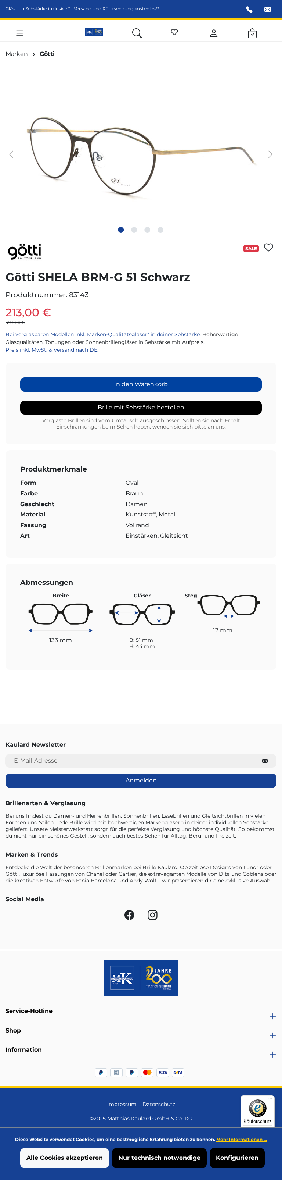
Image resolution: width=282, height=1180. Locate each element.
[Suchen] (137, 32)
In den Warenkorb (141, 384)
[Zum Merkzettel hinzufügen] (269, 247)
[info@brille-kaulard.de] (267, 10)
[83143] (141, 154)
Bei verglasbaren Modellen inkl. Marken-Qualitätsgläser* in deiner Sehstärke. (104, 334)
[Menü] (20, 32)
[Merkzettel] (174, 31)
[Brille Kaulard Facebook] (130, 916)
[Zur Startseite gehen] (94, 32)
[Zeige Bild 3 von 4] (148, 230)
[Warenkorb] (252, 32)
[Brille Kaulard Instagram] (152, 916)
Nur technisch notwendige (159, 1157)
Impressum (122, 1104)
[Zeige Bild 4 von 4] (161, 230)
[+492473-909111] (249, 10)
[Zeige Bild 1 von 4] (121, 230)
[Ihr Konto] (214, 32)
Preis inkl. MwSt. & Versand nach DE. (52, 350)
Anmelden (141, 780)
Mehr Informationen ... (241, 1139)
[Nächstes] (270, 154)
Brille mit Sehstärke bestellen (141, 407)
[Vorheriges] (11, 154)
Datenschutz (158, 1104)
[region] (141, 154)
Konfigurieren (237, 1157)
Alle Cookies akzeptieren (64, 1157)
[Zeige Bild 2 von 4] (134, 230)
